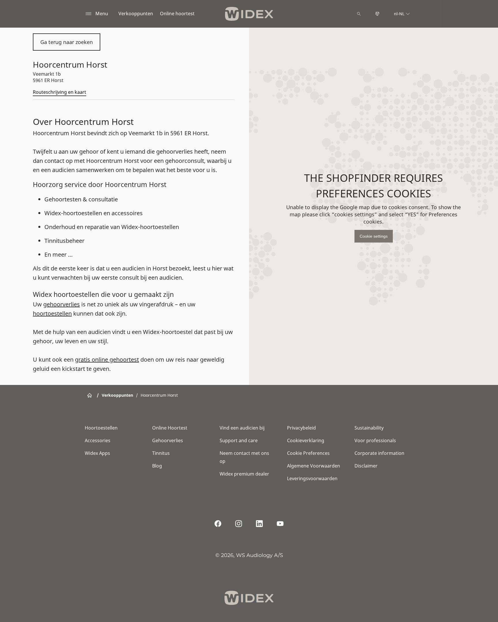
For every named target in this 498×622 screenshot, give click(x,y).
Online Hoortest (169, 428)
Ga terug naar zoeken (66, 42)
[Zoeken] (359, 14)
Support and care (239, 440)
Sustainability (369, 428)
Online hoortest (177, 13)
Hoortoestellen (101, 428)
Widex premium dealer (244, 474)
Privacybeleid (301, 428)
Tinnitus (161, 453)
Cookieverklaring (305, 440)
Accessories (97, 440)
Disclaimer (366, 466)
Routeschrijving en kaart (59, 92)
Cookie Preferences (308, 453)
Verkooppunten (135, 13)
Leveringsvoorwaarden (312, 478)
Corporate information (379, 453)
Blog (157, 466)
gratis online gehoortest (107, 359)
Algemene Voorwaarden (313, 466)
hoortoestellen (52, 313)
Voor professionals (375, 440)
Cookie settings (374, 236)
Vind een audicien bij (242, 428)
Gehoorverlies (167, 440)
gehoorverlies (61, 304)
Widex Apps (97, 453)
